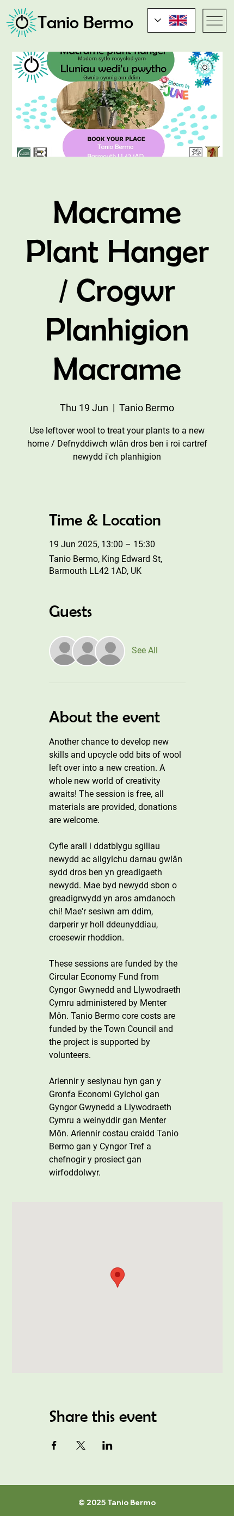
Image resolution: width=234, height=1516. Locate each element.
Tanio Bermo (85, 22)
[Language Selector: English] (171, 20)
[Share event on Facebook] (54, 1445)
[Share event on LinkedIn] (107, 1445)
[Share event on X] (81, 1445)
